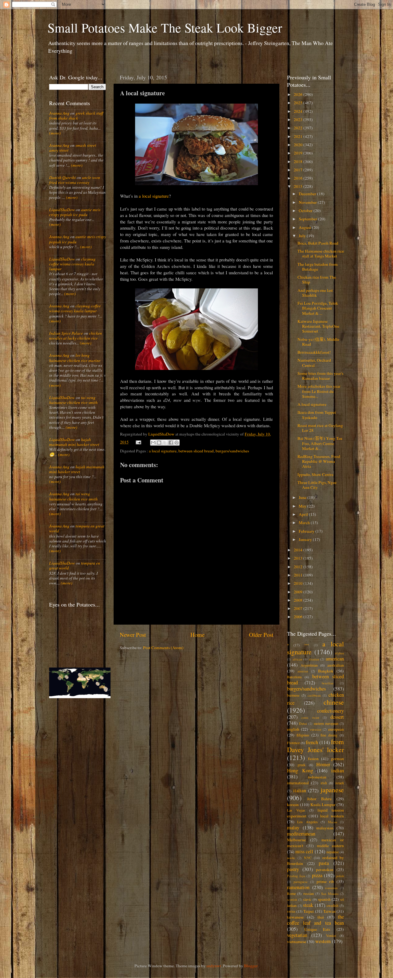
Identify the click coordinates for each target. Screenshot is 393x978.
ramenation (298, 887)
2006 (298, 616)
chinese (334, 702)
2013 (298, 558)
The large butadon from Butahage (318, 266)
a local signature (154, 196)
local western (332, 816)
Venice (331, 935)
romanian (331, 888)
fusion (313, 758)
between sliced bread (196, 451)
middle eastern (330, 845)
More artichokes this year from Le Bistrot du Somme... (319, 391)
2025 (298, 102)
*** (306, 645)
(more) (55, 133)
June (303, 497)
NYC (308, 857)
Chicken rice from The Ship (317, 279)
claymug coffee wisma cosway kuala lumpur (72, 264)
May (303, 506)
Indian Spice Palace (66, 333)
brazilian (327, 683)
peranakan (324, 869)
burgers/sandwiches (232, 451)
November (308, 202)
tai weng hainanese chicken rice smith (73, 400)
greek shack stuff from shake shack (76, 115)
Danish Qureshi (62, 177)
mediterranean (301, 833)
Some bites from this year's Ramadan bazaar (320, 376)
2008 (298, 600)
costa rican (310, 717)
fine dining (329, 735)
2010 (298, 583)
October (306, 210)
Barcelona (294, 676)
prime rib (325, 881)
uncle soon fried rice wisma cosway (74, 180)
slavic (307, 899)
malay (293, 827)
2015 (298, 186)
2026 (298, 94)
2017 (298, 170)
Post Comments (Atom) (163, 647)
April (304, 514)
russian (308, 893)
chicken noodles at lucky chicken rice (75, 335)
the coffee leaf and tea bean (315, 919)
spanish (324, 899)
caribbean (314, 695)
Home (197, 634)
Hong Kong (300, 770)
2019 (298, 153)
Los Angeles (307, 821)
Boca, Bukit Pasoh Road (318, 243)
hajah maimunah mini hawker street (74, 442)
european (336, 729)
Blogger (251, 965)
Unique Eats (317, 929)
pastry (293, 869)
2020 (298, 144)
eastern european (326, 723)
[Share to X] (165, 443)
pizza (317, 875)
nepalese (332, 851)
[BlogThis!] (159, 443)
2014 (298, 550)
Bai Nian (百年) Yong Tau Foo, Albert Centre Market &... (320, 443)
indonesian (317, 777)
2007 (298, 608)
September (308, 219)
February (307, 531)
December (308, 193)
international (298, 783)
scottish (292, 899)
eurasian (315, 729)
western (323, 941)
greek (301, 764)
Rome (291, 893)
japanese (332, 789)
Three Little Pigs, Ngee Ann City (317, 485)
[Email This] (153, 443)
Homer (323, 764)
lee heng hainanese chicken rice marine (74, 357)
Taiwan (329, 911)
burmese (293, 695)
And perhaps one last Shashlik (315, 292)
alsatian (314, 659)
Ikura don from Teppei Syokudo (317, 414)
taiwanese (295, 917)
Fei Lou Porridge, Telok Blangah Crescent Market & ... (318, 308)
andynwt (213, 965)
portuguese (301, 882)
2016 (298, 178)
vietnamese (296, 941)
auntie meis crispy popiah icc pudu (74, 212)
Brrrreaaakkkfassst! (314, 352)
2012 (298, 566)
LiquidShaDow (62, 209)
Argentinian (309, 665)
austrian (303, 671)
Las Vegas (296, 810)
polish (340, 876)
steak (308, 905)
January (306, 539)
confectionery (330, 710)
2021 (298, 136)
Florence (293, 742)
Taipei (308, 911)
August (305, 227)
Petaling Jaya (296, 876)
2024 (298, 111)
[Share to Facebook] (171, 443)
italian (299, 790)
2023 (298, 119)
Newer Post (133, 634)
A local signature (312, 404)
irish (324, 782)
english (293, 729)
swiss (291, 911)
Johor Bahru (319, 798)
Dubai (303, 723)
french (312, 742)
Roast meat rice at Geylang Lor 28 (320, 428)
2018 (298, 161)
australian (335, 665)
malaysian (324, 828)
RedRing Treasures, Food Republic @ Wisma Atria (319, 461)
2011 (298, 575)
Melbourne (296, 840)
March (305, 522)
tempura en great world (76, 528)
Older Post (261, 634)
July (303, 235)
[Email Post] (138, 442)
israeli (339, 782)
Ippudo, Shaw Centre (315, 474)
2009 (298, 592)
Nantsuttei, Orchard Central (314, 362)
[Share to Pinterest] (176, 443)
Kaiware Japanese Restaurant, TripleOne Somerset (318, 326)
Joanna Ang (59, 113)
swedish (332, 905)
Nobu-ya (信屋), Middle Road (318, 342)
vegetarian (297, 935)
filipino (303, 735)
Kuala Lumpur (323, 804)
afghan (339, 653)
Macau (332, 822)
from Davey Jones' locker (315, 745)
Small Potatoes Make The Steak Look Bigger (165, 27)
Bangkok (325, 671)
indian (337, 770)
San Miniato (329, 894)
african (297, 659)
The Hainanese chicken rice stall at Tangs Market (321, 253)
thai (320, 917)
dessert (337, 717)
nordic (291, 858)
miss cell (304, 851)
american (335, 658)
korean (293, 804)
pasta (324, 863)
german (337, 758)
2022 (298, 128)
